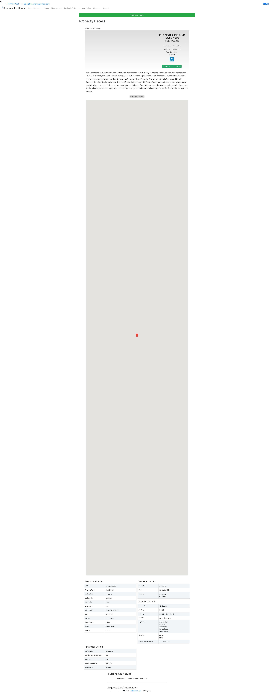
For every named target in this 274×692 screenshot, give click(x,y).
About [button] (96, 8)
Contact (106, 8)
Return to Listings (93, 29)
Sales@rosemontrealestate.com (37, 4)
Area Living (86, 8)
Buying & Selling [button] (71, 8)
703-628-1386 (13, 4)
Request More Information (172, 66)
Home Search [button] (34, 8)
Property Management (52, 8)
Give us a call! (137, 15)
